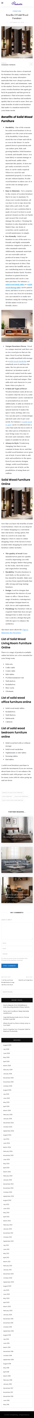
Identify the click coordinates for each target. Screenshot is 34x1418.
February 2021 (7, 1266)
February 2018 (7, 1380)
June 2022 (6, 1208)
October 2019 (7, 1327)
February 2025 (7, 1115)
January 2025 (7, 1119)
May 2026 (6, 1057)
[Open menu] (2, 3)
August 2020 (7, 1286)
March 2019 (6, 1347)
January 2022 (7, 1229)
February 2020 (7, 1311)
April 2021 (6, 1257)
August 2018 (7, 1364)
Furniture (17, 11)
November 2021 (8, 1233)
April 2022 (6, 1217)
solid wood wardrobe (17, 361)
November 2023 (8, 1155)
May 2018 (6, 1368)
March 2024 (7, 1147)
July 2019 (6, 1339)
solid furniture (7, 796)
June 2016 (6, 1400)
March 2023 (7, 1172)
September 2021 (8, 1241)
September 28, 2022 (17, 22)
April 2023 (6, 1168)
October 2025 (7, 1086)
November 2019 (8, 1323)
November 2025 (8, 1082)
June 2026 (6, 1053)
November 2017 (8, 1392)
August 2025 (7, 1090)
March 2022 (7, 1221)
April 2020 (6, 1302)
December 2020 (8, 1274)
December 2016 (8, 1396)
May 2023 (6, 1164)
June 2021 (6, 1249)
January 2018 (7, 1384)
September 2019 (8, 1331)
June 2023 (6, 1159)
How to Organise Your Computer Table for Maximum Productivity (16, 1030)
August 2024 (7, 1135)
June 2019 (6, 1343)
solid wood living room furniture (12, 800)
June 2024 (6, 1143)
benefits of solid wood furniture (12, 792)
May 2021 (6, 1253)
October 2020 (7, 1278)
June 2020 (6, 1294)
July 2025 (6, 1094)
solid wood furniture (21, 796)
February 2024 (7, 1151)
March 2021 (6, 1262)
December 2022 (8, 1184)
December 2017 (8, 1388)
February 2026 (7, 1070)
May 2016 (6, 1404)
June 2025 (6, 1098)
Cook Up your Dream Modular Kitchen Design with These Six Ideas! (7, 982)
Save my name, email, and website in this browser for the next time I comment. (14, 959)
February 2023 (7, 1176)
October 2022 (7, 1192)
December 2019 (8, 1319)
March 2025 (7, 1110)
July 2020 (6, 1290)
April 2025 (6, 1106)
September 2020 (8, 1282)
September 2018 (8, 1360)
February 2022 (7, 1225)
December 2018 (8, 1351)
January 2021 (7, 1270)
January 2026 (7, 1074)
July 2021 (6, 1245)
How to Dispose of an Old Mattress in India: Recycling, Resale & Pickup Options (16, 1006)
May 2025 (6, 1102)
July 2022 (6, 1204)
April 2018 (6, 1372)
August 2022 (7, 1200)
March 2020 (7, 1306)
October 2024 (7, 1127)
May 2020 (6, 1298)
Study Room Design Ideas (26, 980)
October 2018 (7, 1355)
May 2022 (6, 1213)
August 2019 (7, 1335)
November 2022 (8, 1188)
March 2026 (7, 1066)
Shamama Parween (8, 65)
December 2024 (8, 1123)
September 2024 (8, 1131)
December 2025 (8, 1078)
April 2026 (6, 1061)
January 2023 (7, 1180)
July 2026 (6, 1049)
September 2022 (8, 1196)
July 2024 (6, 1139)
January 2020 (7, 1315)
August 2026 (7, 1045)
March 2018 (6, 1376)
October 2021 (7, 1237)
